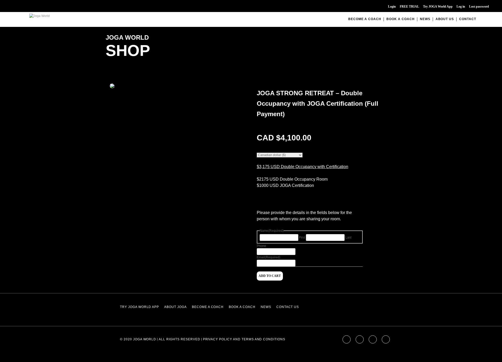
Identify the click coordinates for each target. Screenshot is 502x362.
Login (392, 6)
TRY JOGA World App (139, 307)
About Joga (175, 307)
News (425, 19)
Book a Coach (400, 19)
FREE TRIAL (409, 6)
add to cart (270, 276)
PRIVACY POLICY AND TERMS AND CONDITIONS (244, 339)
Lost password (479, 6)
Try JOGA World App (438, 6)
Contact (467, 19)
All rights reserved (179, 339)
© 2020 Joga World (138, 339)
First (302, 237)
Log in (461, 6)
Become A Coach (364, 19)
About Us (445, 19)
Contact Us (287, 307)
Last (348, 237)
